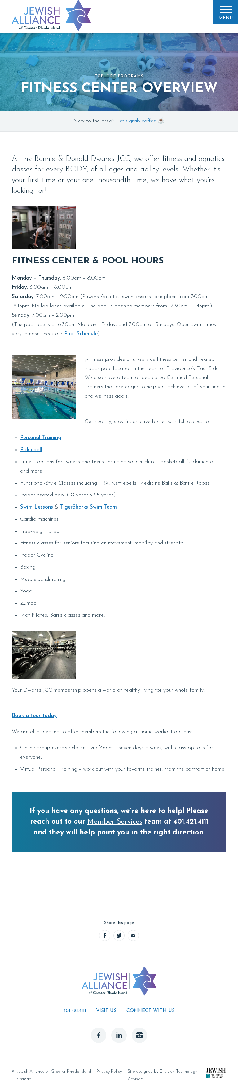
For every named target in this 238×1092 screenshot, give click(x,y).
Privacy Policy (109, 1071)
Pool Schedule (81, 334)
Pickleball (31, 449)
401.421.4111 (74, 1010)
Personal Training (40, 437)
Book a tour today (34, 715)
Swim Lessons (36, 507)
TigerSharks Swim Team (88, 507)
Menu (225, 18)
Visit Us (106, 1010)
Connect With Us (150, 1010)
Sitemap (23, 1079)
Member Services (114, 822)
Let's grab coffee (136, 121)
